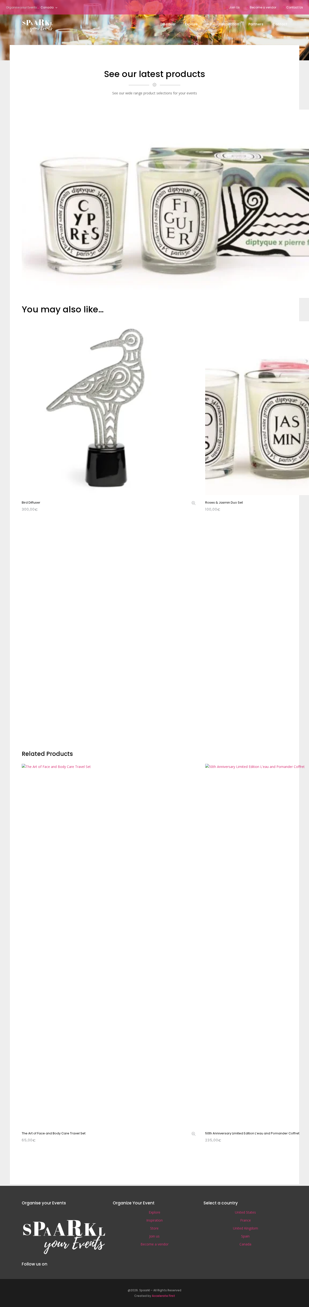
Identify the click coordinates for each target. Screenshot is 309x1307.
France (245, 1220)
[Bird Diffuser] (194, 503)
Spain (245, 1236)
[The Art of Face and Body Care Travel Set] (194, 1134)
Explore (154, 1212)
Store (154, 1228)
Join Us (234, 7)
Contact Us (294, 7)
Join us (154, 1236)
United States (245, 1212)
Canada (47, 7)
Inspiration (154, 1220)
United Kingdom (245, 1228)
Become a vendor (263, 7)
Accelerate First (163, 1296)
